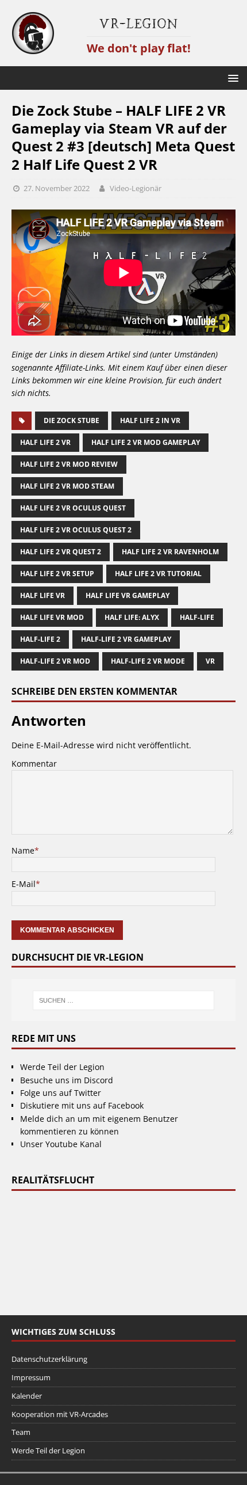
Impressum (31, 1377)
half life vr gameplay (127, 595)
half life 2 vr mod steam (67, 486)
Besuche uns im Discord (66, 1080)
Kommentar (34, 763)
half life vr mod (52, 617)
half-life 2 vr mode (148, 661)
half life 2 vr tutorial (158, 573)
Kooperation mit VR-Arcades (59, 1414)
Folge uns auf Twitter (60, 1092)
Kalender (26, 1396)
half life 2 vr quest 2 (60, 552)
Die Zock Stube (71, 420)
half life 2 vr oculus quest (73, 508)
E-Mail (23, 883)
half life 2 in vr (150, 420)
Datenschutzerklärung (49, 1359)
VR (210, 661)
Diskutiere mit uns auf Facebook (82, 1105)
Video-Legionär (135, 188)
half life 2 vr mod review (69, 464)
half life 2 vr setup (57, 573)
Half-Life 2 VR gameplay (126, 639)
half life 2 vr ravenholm (170, 552)
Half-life (197, 617)
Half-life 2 (40, 639)
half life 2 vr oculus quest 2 (76, 530)
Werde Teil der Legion (62, 1066)
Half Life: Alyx (132, 617)
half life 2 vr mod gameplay (145, 442)
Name (22, 850)
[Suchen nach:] (124, 1000)
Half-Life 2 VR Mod (55, 661)
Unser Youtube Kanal (61, 1143)
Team (20, 1432)
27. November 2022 (57, 188)
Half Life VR (42, 595)
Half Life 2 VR (45, 442)
